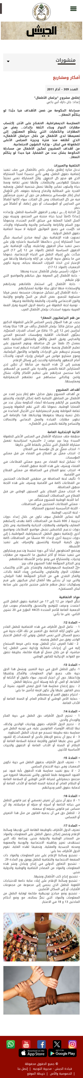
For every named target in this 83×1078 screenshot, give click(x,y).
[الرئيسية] (41, 12)
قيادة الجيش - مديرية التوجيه (52, 1069)
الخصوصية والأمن (61, 1074)
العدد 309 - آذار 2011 (62, 89)
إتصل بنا (22, 1069)
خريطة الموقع (36, 1074)
